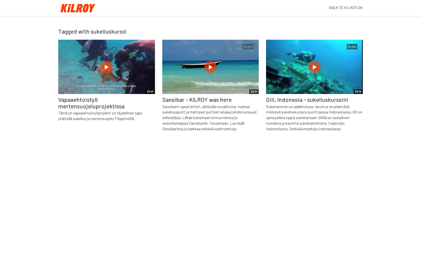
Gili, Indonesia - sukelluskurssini (307, 99)
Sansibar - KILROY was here (197, 99)
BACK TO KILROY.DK (346, 7)
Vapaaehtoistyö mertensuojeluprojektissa (91, 102)
